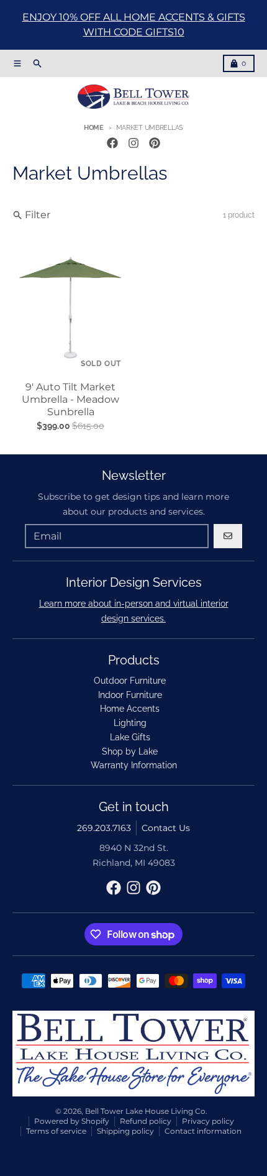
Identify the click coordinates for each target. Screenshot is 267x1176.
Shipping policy (125, 1131)
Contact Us (166, 828)
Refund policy (145, 1121)
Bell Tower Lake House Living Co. (146, 1111)
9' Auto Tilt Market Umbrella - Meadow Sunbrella (70, 399)
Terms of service (56, 1131)
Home (94, 128)
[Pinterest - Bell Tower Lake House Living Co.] (155, 143)
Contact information (203, 1131)
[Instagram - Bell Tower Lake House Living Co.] (133, 143)
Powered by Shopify (71, 1121)
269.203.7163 (104, 828)
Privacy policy (208, 1121)
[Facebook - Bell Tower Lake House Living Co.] (112, 143)
